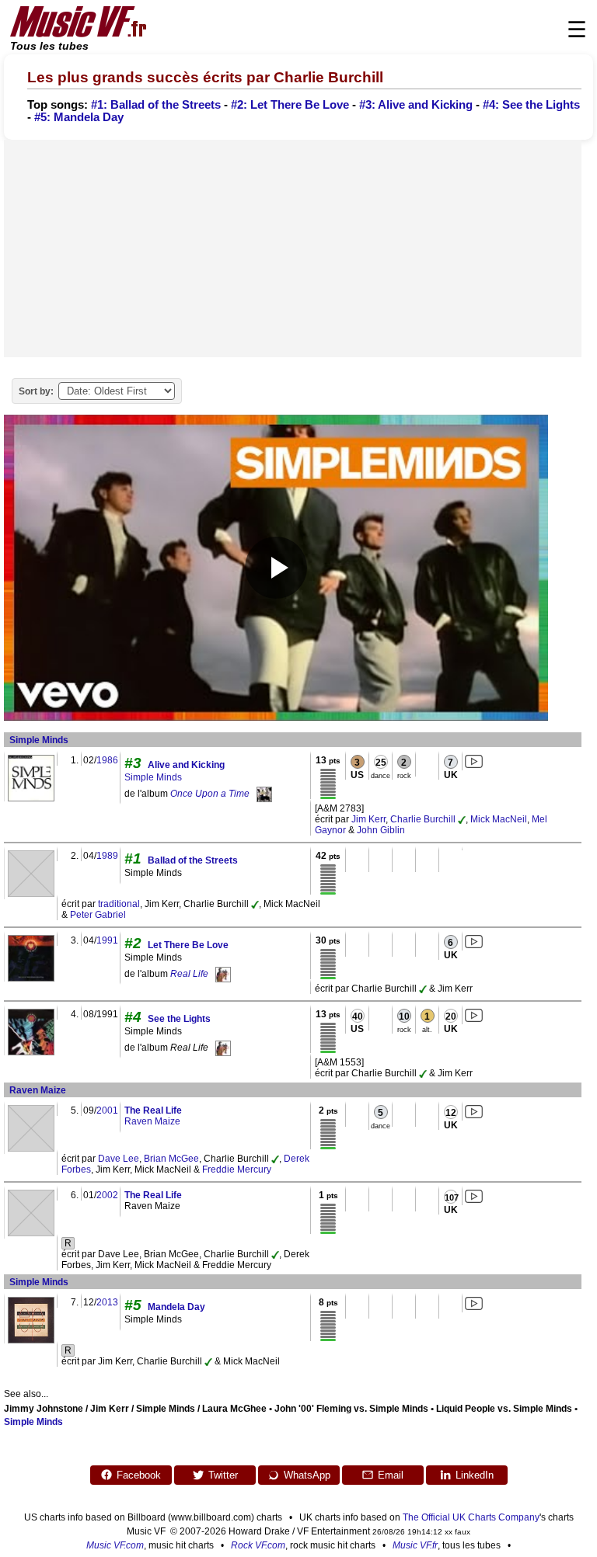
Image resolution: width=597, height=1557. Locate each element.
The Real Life (153, 1110)
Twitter (223, 1475)
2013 (107, 1302)
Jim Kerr (368, 819)
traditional (119, 903)
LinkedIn (475, 1475)
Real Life (189, 973)
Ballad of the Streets (193, 860)
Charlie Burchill (423, 819)
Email (390, 1475)
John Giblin (381, 830)
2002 (107, 1195)
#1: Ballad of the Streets (156, 105)
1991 (107, 940)
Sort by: (36, 391)
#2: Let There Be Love (290, 105)
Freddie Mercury (236, 1169)
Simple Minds (38, 740)
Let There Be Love (188, 945)
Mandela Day (176, 1307)
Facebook (139, 1475)
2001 (107, 1110)
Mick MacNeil (498, 819)
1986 (107, 760)
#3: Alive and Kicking (416, 105)
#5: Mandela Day (79, 117)
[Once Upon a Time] (264, 793)
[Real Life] (223, 973)
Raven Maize (37, 1090)
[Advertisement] (292, 248)
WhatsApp (307, 1475)
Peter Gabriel (98, 914)
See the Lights (179, 1018)
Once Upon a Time (210, 793)
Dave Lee (118, 1158)
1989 (107, 855)
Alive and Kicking (186, 764)
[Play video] (276, 568)
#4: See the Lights (531, 105)
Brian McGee (171, 1158)
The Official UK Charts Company (471, 1517)
